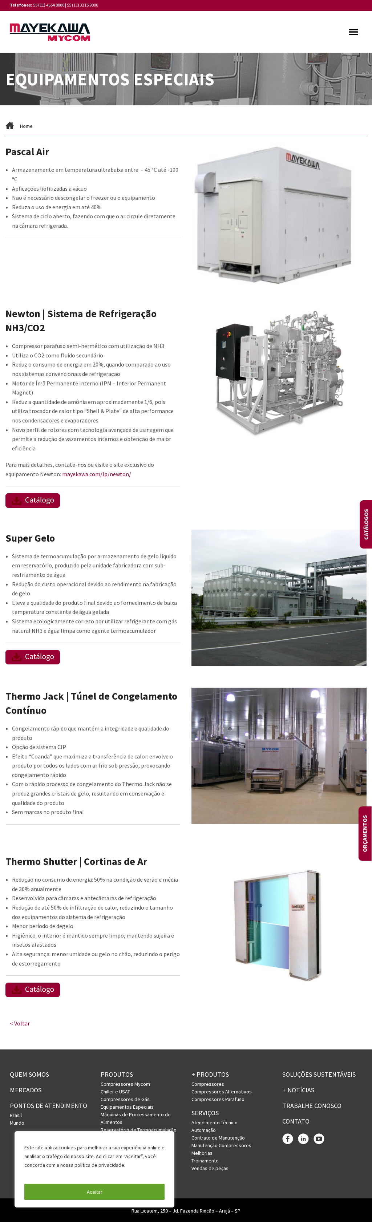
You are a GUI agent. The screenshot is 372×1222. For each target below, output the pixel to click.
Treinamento (205, 1160)
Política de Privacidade (51, 1173)
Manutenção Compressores (221, 1145)
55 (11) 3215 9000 (82, 5)
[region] (94, 1169)
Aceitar (94, 1192)
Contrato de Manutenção (218, 1137)
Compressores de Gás (125, 1099)
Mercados (25, 1090)
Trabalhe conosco (311, 1105)
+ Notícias (298, 1090)
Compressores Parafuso (217, 1099)
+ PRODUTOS (210, 1074)
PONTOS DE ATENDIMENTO (48, 1105)
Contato (296, 1121)
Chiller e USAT (115, 1091)
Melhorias (202, 1153)
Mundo (17, 1123)
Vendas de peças (210, 1168)
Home (26, 126)
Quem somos (29, 1074)
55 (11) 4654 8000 (48, 5)
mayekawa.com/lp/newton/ (96, 474)
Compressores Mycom (125, 1084)
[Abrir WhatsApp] (354, 1204)
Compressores (207, 1084)
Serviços (205, 1113)
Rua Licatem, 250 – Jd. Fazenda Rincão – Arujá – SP (186, 1210)
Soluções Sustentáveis (319, 1074)
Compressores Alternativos (221, 1091)
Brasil (16, 1115)
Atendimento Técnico (214, 1122)
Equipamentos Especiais (127, 1107)
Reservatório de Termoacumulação (139, 1129)
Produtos (117, 1074)
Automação (203, 1130)
